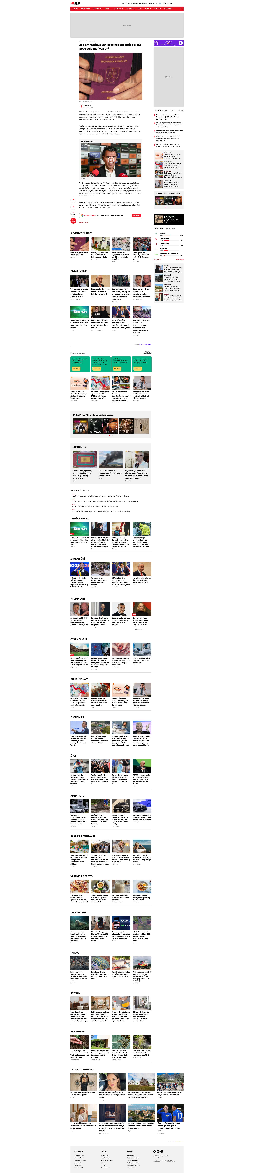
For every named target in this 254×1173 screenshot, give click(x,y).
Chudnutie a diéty (169, 216)
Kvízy (140, 9)
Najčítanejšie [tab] (161, 110)
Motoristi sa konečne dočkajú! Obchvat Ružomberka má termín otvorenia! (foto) (99, 739)
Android (114, 940)
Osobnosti (114, 627)
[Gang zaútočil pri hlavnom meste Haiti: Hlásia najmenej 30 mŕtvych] (100, 569)
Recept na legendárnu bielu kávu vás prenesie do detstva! (120, 897)
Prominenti (97, 9)
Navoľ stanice (157, 260)
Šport (107, 9)
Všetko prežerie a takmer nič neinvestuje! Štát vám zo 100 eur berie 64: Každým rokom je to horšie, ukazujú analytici (100, 542)
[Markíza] (156, 233)
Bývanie (75, 992)
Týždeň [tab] (180, 110)
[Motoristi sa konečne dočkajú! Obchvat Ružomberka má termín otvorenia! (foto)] (100, 727)
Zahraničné (85, 9)
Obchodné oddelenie (133, 1160)
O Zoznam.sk (78, 1151)
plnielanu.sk (136, 707)
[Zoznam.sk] (158, 1161)
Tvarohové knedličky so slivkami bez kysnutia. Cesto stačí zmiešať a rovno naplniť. (99, 898)
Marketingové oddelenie (133, 1165)
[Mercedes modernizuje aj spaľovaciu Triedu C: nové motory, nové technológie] (142, 806)
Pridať (137, 215)
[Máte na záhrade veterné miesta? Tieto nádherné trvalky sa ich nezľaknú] (142, 1042)
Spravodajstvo (130, 1155)
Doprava (93, 826)
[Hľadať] (181, 9)
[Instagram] (158, 1151)
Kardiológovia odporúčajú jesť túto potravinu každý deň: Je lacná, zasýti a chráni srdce (121, 661)
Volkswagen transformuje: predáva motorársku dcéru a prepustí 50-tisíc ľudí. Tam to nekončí (78, 819)
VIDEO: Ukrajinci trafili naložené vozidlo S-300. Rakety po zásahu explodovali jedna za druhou (141, 936)
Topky (90, 41)
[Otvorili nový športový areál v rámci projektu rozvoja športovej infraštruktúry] (85, 459)
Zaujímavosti (118, 9)
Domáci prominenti (75, 627)
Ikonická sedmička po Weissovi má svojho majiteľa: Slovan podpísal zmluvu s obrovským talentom (79, 779)
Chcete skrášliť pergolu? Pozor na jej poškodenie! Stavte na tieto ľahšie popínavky (100, 1054)
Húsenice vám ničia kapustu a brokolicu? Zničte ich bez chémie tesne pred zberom (120, 1054)
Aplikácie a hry (95, 943)
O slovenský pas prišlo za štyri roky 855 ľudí (79, 254)
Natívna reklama (105, 1168)
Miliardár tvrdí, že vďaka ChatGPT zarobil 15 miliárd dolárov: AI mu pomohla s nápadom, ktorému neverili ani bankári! (141, 740)
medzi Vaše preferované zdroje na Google (103, 215)
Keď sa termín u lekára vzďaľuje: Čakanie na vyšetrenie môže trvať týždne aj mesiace (141, 395)
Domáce (75, 9)
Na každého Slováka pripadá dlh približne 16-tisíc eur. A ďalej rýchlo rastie (100, 975)
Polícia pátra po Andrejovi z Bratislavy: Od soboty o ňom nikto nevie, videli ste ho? (79, 541)
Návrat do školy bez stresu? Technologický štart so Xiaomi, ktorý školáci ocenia (78, 395)
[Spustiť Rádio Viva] (168, 41)
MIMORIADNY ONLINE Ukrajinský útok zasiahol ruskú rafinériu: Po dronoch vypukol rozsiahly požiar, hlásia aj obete (172, 279)
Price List (103, 1165)
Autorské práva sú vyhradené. (161, 1157)
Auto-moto (77, 795)
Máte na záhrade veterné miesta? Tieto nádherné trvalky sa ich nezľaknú (142, 1053)
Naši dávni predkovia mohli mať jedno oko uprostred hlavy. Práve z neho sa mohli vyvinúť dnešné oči (78, 936)
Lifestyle (157, 9)
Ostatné (93, 784)
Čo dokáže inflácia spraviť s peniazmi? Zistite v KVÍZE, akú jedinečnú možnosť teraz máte (100, 395)
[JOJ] (156, 239)
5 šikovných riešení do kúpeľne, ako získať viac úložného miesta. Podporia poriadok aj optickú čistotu (141, 1016)
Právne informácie (79, 1155)
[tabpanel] (169, 131)
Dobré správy (79, 679)
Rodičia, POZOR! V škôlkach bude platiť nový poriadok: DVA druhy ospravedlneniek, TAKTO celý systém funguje (121, 542)
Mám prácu (115, 864)
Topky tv (148, 9)
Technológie (78, 912)
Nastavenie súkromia (80, 1160)
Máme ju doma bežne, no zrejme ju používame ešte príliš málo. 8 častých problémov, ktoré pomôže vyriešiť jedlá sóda (121, 1016)
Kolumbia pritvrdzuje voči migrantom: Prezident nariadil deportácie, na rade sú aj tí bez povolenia (105, 501)
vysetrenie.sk (115, 667)
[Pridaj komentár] (73, 200)
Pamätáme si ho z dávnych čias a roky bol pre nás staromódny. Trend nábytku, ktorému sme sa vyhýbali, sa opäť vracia (79, 1016)
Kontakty (130, 1151)
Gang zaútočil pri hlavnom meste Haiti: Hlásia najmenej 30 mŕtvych (95, 506)
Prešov (134, 549)
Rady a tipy (135, 902)
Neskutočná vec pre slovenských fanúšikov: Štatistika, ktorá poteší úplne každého (99, 701)
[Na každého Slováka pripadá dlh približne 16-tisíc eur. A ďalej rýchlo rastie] (100, 963)
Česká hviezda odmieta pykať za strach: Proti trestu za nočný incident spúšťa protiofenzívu (120, 778)
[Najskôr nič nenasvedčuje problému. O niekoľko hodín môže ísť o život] (121, 963)
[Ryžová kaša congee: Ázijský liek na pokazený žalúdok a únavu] (142, 886)
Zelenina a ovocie (74, 1059)
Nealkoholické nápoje (117, 902)
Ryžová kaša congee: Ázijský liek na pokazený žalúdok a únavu (141, 897)
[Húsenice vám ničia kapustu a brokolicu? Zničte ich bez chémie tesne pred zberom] (121, 1042)
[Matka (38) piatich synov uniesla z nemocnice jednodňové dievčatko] (100, 244)
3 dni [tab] (172, 110)
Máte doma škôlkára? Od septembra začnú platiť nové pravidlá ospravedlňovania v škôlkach (79, 859)
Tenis (113, 784)
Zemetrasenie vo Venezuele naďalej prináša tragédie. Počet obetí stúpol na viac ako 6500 (78, 976)
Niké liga (72, 786)
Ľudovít (145, 3)
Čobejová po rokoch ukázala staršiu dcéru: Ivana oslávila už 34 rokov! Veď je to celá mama (140, 622)
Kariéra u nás (77, 1163)
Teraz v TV (158, 228)
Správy (74, 481)
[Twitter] (161, 1151)
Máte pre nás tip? (131, 1168)
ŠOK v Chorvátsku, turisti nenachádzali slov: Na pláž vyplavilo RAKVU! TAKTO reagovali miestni (79, 661)
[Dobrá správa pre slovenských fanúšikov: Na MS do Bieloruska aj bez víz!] (142, 244)
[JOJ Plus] (156, 254)
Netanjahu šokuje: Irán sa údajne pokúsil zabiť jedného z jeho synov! (142, 580)
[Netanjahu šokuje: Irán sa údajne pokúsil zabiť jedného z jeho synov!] (142, 569)
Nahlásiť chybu (83, 222)
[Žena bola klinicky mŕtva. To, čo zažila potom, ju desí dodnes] (142, 649)
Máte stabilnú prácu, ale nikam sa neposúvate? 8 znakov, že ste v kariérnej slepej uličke (121, 858)
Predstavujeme (116, 826)
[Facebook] (154, 1151)
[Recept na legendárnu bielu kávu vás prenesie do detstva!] (121, 886)
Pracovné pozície (77, 353)
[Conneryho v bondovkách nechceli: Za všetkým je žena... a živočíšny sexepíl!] (121, 609)
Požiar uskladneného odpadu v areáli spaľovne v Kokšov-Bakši (110, 473)
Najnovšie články (79, 490)
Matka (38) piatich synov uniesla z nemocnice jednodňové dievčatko (100, 255)
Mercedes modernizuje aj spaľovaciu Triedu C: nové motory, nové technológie (142, 817)
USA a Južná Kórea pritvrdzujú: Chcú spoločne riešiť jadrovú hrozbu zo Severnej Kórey (101, 511)
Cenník (102, 1163)
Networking (94, 866)
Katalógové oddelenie (133, 1163)
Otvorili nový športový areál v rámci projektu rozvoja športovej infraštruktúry (82, 474)
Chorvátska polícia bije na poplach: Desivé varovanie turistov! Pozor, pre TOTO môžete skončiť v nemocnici (173, 289)
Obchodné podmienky (107, 1160)
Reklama (104, 1151)
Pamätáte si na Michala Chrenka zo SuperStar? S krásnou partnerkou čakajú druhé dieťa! (100, 621)
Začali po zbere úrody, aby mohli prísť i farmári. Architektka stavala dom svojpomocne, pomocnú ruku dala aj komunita (100, 1016)
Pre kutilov (77, 1031)
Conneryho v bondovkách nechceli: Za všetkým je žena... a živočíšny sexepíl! (121, 621)
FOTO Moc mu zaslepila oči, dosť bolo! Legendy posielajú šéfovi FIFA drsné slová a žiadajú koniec (141, 779)
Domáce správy (80, 518)
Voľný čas (168, 9)
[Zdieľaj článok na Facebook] (73, 207)
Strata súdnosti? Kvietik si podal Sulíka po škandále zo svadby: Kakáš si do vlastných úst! (79, 621)
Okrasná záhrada (95, 1059)
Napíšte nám (77, 1165)
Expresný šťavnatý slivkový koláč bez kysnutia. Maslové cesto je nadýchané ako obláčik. (79, 898)
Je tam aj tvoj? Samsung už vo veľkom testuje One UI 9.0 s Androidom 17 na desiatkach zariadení (121, 935)
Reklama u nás (104, 1155)
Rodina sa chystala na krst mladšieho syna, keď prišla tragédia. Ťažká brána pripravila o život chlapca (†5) (142, 976)
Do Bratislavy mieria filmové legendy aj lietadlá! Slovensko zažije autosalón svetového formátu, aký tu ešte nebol (121, 396)
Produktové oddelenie (133, 1158)
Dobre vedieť (73, 400)
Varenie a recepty (81, 876)
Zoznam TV (79, 447)
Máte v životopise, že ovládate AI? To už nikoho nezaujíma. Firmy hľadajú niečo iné (142, 858)
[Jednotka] (156, 244)
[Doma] (156, 249)
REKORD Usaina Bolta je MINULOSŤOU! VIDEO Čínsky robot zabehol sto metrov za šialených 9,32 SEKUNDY (100, 662)
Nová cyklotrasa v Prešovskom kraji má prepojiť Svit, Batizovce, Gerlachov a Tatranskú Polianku (99, 819)
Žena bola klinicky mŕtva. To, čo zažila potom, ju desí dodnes (141, 660)
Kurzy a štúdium (137, 864)
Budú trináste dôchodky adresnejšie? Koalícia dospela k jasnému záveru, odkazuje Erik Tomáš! (78, 740)
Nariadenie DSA (78, 1168)
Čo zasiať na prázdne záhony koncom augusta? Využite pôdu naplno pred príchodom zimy (79, 1054)
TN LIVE (74, 952)
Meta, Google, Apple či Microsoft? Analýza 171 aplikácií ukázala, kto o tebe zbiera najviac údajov (99, 936)
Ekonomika (130, 9)
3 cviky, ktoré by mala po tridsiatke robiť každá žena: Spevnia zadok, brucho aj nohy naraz (172, 220)
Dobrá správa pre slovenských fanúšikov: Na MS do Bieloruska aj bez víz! (141, 256)
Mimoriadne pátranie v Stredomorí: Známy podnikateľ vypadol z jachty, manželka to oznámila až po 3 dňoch (120, 740)
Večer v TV (170, 228)
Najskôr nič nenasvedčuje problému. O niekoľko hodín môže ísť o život (121, 974)
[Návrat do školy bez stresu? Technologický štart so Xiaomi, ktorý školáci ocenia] (121, 689)
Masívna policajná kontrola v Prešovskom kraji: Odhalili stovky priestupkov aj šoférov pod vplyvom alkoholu (141, 542)
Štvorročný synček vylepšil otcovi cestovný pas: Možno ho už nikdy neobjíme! (120, 256)
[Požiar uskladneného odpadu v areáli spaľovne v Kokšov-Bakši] (111, 459)
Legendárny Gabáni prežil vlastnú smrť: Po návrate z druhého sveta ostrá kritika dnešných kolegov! (136, 474)
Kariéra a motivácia (82, 836)
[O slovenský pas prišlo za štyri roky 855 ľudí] (79, 244)
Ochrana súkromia (79, 1158)
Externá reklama (105, 1158)
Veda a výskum (74, 943)
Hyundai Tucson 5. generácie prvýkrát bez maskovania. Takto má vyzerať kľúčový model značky (120, 819)
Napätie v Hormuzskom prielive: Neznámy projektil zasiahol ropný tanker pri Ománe (100, 496)
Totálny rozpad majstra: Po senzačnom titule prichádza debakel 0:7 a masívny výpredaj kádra (99, 778)
